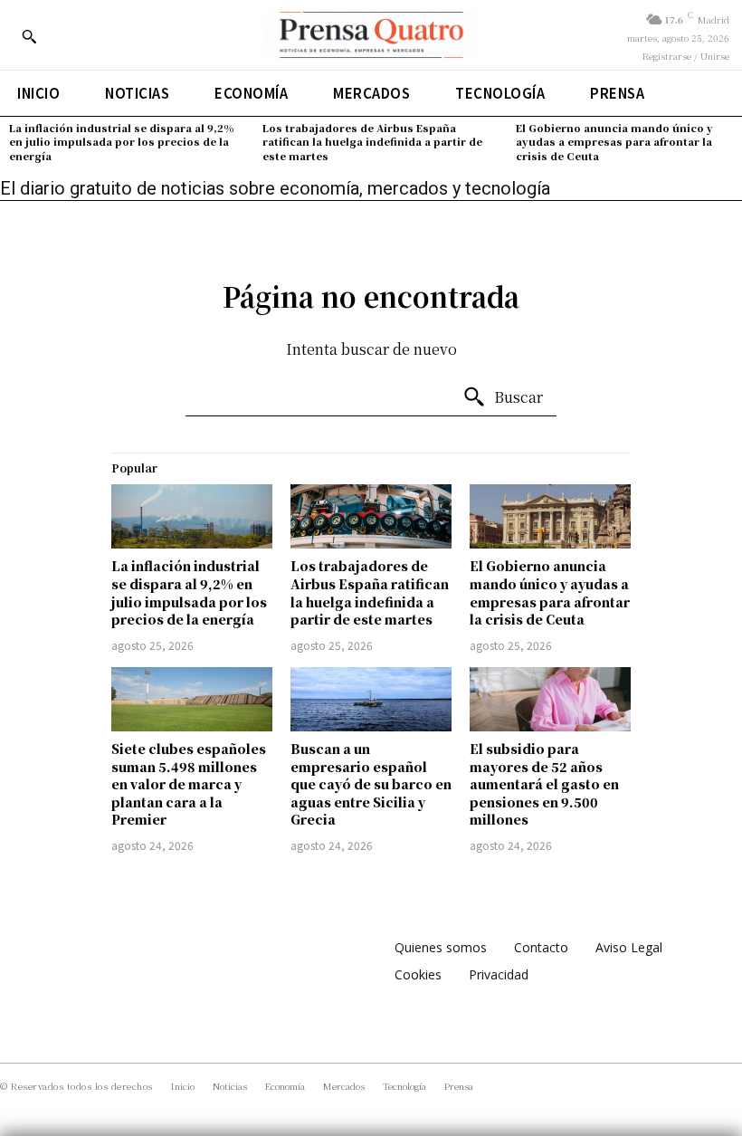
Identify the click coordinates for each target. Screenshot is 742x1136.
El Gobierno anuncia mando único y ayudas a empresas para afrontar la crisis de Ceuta (614, 141)
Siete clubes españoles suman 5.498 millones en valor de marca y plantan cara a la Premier (188, 784)
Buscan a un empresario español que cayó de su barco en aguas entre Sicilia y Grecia (371, 784)
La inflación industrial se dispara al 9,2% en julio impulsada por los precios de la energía (121, 141)
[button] (29, 36)
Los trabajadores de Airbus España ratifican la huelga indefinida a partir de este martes (372, 141)
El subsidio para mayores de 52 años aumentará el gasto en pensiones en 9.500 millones (544, 784)
